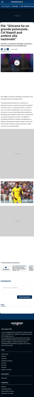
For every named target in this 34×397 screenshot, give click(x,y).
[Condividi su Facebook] (5, 49)
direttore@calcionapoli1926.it (9, 343)
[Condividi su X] (8, 49)
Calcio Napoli (5, 6)
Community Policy (6, 389)
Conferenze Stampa (6, 360)
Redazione (4, 378)
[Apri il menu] (2, 2)
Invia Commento (24, 297)
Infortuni (3, 356)
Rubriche (3, 365)
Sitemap (3, 386)
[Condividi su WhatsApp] (2, 49)
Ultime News (4, 354)
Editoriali (3, 367)
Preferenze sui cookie (7, 393)
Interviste (15, 6)
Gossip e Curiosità (6, 369)
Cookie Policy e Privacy (7, 391)
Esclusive (3, 363)
